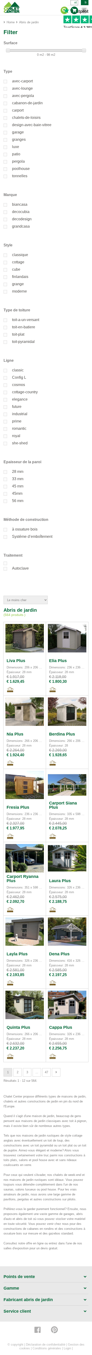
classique (20, 255)
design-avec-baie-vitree (31, 125)
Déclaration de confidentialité (45, 1344)
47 (46, 1072)
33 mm (17, 479)
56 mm (17, 501)
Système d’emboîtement (32, 537)
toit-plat (18, 334)
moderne (19, 291)
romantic (19, 428)
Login (67, 1348)
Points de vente (19, 1277)
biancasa (19, 204)
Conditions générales (47, 1348)
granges (19, 139)
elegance (20, 399)
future (16, 407)
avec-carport (22, 81)
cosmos (18, 385)
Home (11, 22)
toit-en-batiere (23, 327)
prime (16, 421)
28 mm (17, 472)
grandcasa (21, 226)
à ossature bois (25, 529)
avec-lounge (22, 88)
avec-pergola (23, 96)
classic (18, 370)
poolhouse (21, 169)
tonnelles (19, 176)
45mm (17, 493)
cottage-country (25, 392)
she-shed (20, 443)
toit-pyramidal (23, 342)
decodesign (22, 219)
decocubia (20, 212)
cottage (18, 262)
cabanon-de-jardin (27, 103)
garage (18, 132)
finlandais (20, 277)
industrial (19, 414)
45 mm (17, 486)
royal (16, 436)
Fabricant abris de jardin (28, 1300)
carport (18, 110)
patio (16, 154)
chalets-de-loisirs (26, 118)
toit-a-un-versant (25, 320)
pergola (18, 161)
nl (75, 2)
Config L (19, 377)
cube (16, 269)
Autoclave (20, 568)
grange (18, 284)
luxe (15, 147)
